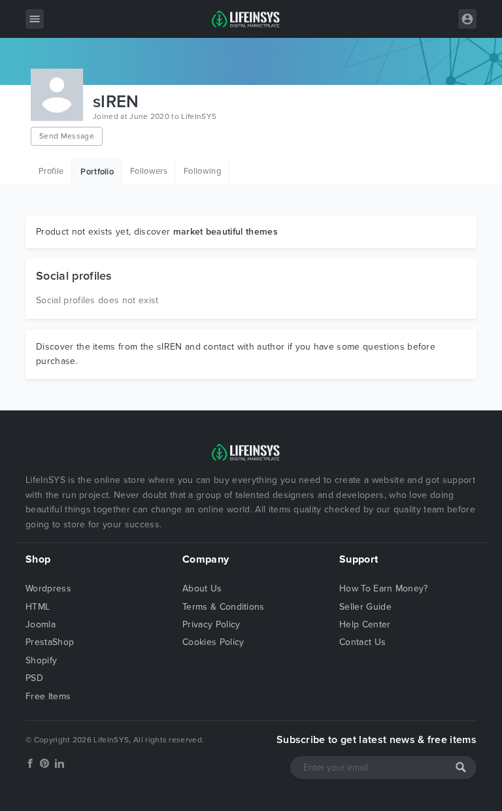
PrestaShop (49, 642)
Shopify (41, 660)
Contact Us (362, 642)
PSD (34, 678)
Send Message (66, 136)
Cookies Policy (213, 642)
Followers (148, 171)
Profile (51, 171)
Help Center (365, 624)
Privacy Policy (211, 624)
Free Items (48, 696)
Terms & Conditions (223, 606)
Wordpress (48, 588)
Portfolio (97, 172)
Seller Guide (365, 606)
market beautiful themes (225, 231)
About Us (202, 588)
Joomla (40, 624)
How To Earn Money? (383, 588)
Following (202, 171)
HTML (37, 606)
